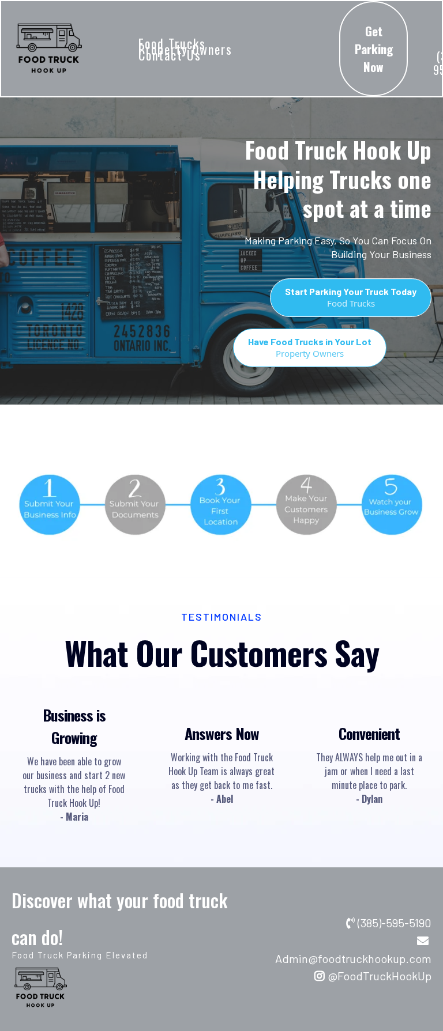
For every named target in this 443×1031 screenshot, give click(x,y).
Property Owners (185, 49)
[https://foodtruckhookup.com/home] (49, 49)
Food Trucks (172, 43)
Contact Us (169, 55)
